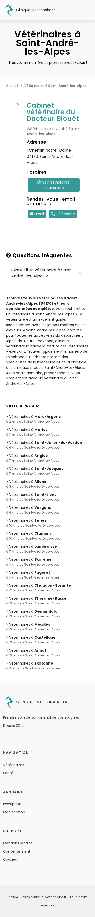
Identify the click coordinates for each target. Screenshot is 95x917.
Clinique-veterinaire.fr (35, 9)
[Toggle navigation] (85, 10)
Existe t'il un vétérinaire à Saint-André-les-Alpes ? (42, 273)
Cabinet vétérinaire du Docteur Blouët (53, 112)
